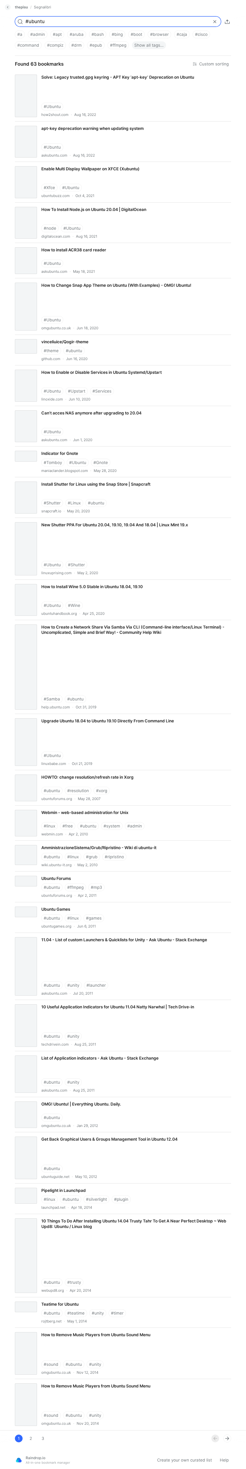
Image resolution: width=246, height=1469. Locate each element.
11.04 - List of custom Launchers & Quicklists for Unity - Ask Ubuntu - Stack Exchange (94, 935)
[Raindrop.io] (19, 1460)
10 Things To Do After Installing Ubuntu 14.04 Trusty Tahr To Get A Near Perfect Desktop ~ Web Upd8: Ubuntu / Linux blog (119, 1219)
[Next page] (227, 1438)
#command (28, 45)
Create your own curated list (184, 1460)
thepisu (21, 7)
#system (112, 826)
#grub (92, 856)
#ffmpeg (118, 45)
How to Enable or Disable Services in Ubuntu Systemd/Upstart (71, 368)
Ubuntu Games (25, 905)
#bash (98, 34)
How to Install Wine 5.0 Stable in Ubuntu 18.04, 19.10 (62, 582)
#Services (101, 391)
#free (67, 826)
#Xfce (49, 187)
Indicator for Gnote (29, 449)
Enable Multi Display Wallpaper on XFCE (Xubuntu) (59, 164)
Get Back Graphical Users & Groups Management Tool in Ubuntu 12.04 (79, 1134)
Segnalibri (42, 7)
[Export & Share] (227, 21)
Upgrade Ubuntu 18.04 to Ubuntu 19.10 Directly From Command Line (77, 716)
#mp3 (96, 887)
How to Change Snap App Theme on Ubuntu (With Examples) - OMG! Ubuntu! (86, 281)
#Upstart (76, 391)
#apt (57, 34)
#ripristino (114, 856)
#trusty (74, 1282)
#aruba (77, 34)
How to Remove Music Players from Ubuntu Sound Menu (66, 1330)
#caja (182, 34)
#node (50, 228)
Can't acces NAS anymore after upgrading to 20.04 (60, 408)
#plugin (121, 1199)
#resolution (78, 790)
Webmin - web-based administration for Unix (54, 808)
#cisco (201, 34)
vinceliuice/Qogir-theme (33, 337)
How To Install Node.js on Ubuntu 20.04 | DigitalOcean (64, 205)
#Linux (74, 503)
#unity (73, 985)
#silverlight (96, 1199)
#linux (49, 826)
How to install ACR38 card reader (43, 245)
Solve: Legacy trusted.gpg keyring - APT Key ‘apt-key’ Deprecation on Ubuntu (86, 72)
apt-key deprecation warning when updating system (61, 124)
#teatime (76, 1313)
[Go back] (8, 7)
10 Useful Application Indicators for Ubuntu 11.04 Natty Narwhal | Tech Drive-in (87, 1002)
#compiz (55, 45)
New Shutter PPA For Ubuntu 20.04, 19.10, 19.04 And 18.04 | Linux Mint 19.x (85, 520)
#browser (159, 34)
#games (94, 918)
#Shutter (52, 503)
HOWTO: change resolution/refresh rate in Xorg (56, 772)
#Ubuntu (52, 106)
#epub (96, 45)
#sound (51, 1364)
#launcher (96, 985)
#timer (117, 1313)
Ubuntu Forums (25, 874)
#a (19, 34)
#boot (136, 34)
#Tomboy (53, 462)
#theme (51, 350)
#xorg (101, 790)
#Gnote (100, 462)
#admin (37, 34)
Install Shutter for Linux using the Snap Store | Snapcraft (65, 479)
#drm (76, 45)
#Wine (74, 605)
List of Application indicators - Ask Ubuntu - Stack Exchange (69, 1053)
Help (224, 1460)
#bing (117, 34)
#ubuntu (74, 350)
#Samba (52, 699)
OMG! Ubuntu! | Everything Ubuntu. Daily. (51, 1099)
